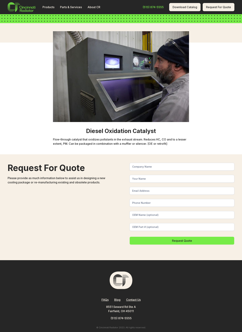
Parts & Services (71, 7)
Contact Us (133, 299)
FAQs (105, 299)
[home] (21, 7)
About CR (94, 7)
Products (48, 7)
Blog (117, 299)
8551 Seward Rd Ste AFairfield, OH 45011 (121, 309)
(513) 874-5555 (121, 318)
